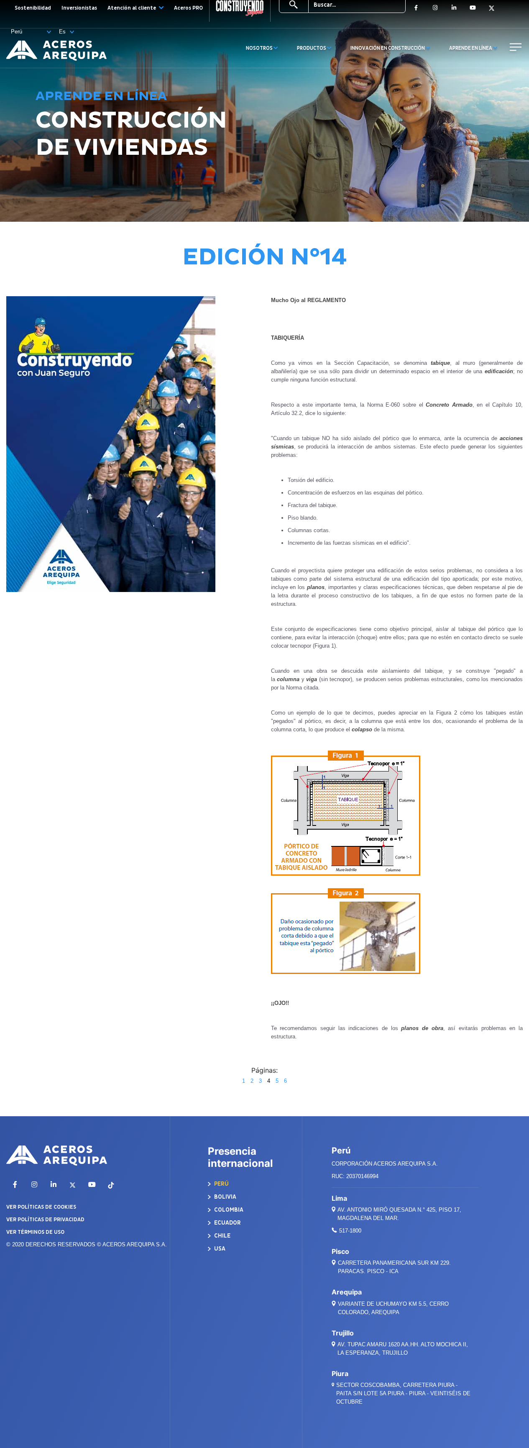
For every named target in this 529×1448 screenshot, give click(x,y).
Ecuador (227, 1222)
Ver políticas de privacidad (45, 1219)
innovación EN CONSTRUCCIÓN (388, 48)
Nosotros (259, 48)
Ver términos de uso (35, 1232)
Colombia (228, 1209)
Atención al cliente (132, 8)
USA (219, 1248)
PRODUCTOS (312, 48)
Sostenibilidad (33, 8)
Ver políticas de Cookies (41, 1207)
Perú (221, 1183)
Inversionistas (79, 8)
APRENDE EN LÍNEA (471, 48)
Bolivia (224, 1196)
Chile (221, 1235)
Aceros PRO (188, 8)
